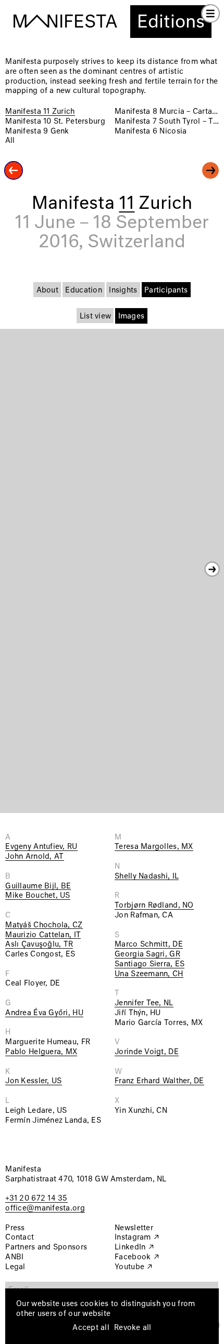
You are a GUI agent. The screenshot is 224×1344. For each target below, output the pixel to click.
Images (131, 316)
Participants (166, 290)
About (47, 290)
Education (83, 290)
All (10, 140)
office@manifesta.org (44, 1208)
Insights (123, 290)
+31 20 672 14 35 (36, 1198)
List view (95, 316)
